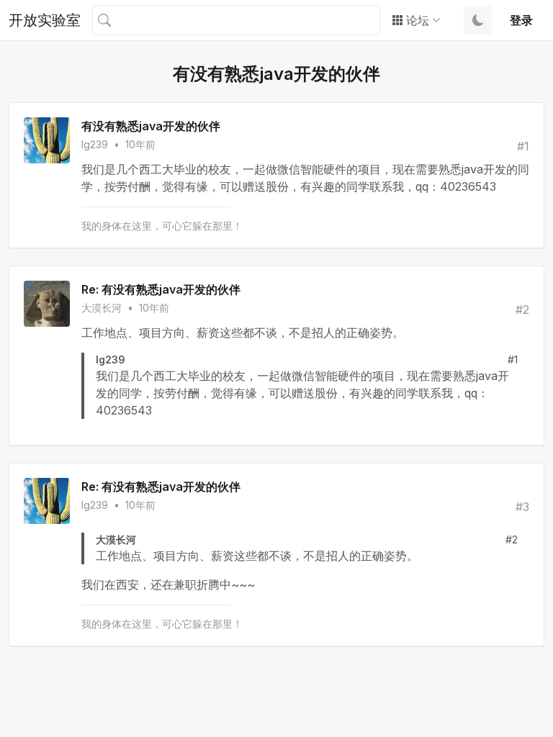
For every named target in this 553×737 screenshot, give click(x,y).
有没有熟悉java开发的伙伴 (150, 126)
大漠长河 (101, 308)
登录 (521, 20)
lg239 (94, 144)
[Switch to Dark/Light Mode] (478, 20)
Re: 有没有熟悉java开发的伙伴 (160, 289)
